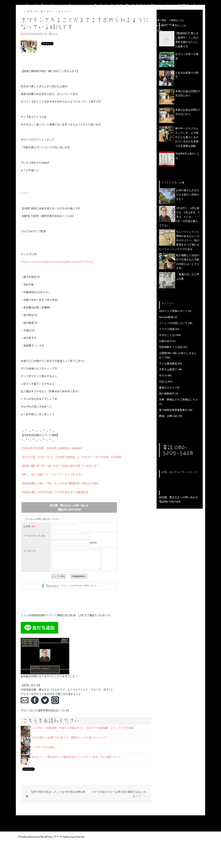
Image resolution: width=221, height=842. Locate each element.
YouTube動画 (166, 317)
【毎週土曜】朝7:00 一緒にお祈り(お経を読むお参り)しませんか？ (60, 466)
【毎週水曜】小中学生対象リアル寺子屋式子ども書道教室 (54, 492)
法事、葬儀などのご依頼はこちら (178, 399)
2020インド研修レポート (173, 310)
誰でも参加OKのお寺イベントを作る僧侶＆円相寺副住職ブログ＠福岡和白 (110, 6)
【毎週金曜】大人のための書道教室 (87, 25)
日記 (161, 381)
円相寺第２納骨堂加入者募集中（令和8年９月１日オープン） (100, 20)
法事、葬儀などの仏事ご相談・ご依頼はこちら (160, 20)
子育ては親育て (168, 369)
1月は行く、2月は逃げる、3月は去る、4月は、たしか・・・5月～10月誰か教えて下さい (179, 216)
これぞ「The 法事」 (44, 747)
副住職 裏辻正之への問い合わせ (145, 30)
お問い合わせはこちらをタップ (179, 472)
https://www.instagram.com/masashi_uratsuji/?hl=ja (57, 261)
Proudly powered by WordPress (35, 836)
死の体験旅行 (167, 393)
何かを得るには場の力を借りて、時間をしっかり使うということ (69, 737)
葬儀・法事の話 (168, 416)
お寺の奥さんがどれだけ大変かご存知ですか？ (187, 195)
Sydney (67, 836)
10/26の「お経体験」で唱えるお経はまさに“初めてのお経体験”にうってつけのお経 (83, 728)
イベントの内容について (173, 323)
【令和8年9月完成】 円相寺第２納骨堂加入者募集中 (52, 448)
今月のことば (179, 25)
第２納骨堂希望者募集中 (173, 410)
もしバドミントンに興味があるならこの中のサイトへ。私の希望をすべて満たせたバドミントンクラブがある (179, 240)
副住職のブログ (56, 20)
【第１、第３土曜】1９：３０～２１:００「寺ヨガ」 (52, 474)
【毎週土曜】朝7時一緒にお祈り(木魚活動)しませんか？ (139, 25)
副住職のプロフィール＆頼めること (77, 30)
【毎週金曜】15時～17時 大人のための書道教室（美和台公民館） (60, 483)
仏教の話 (164, 341)
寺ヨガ (163, 375)
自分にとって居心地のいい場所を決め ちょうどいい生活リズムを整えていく (76, 757)
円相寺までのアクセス (111, 30)
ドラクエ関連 (167, 329)
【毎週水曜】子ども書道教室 (49, 25)
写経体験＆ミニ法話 (170, 347)
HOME (40, 20)
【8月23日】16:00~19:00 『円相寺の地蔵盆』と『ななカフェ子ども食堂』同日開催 (71, 457)
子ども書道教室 (168, 363)
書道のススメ (167, 387)
